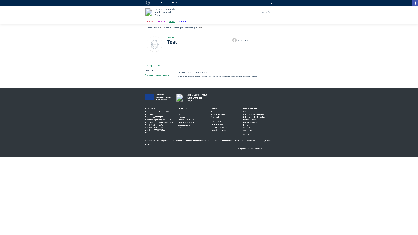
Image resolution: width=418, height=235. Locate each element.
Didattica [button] (183, 21)
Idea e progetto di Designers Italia (249, 149)
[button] (415, 3)
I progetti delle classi (218, 130)
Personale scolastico (219, 112)
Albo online (177, 141)
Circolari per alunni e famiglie (158, 75)
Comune (246, 127)
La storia (181, 127)
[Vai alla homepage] (148, 12)
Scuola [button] (150, 21)
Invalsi (245, 125)
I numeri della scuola (186, 120)
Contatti (268, 21)
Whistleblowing (249, 130)
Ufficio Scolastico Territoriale (254, 117)
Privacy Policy (265, 141)
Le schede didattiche (219, 127)
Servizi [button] (161, 21)
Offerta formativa (217, 125)
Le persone (182, 117)
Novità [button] (172, 21)
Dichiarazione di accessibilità (197, 141)
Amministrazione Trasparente (157, 141)
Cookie (148, 144)
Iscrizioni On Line (250, 122)
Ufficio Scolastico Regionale (254, 114)
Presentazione (183, 112)
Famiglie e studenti (218, 114)
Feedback (239, 141)
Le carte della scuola (186, 122)
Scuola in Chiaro (249, 120)
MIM (244, 112)
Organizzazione (184, 125)
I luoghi (181, 114)
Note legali (251, 141)
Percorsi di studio (217, 117)
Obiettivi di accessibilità (222, 141)
